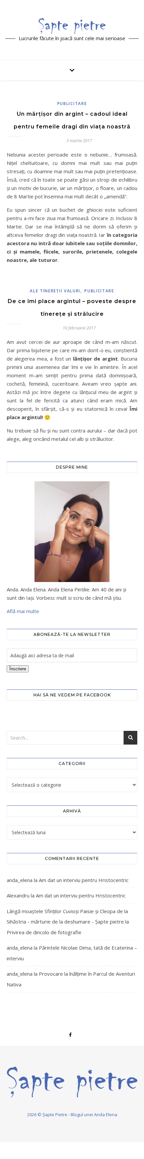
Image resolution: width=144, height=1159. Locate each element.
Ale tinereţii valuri (55, 291)
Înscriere (17, 668)
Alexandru (18, 895)
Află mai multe (23, 611)
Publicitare (72, 103)
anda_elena (19, 880)
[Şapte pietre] (72, 26)
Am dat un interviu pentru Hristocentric (84, 880)
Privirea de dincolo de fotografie (44, 932)
